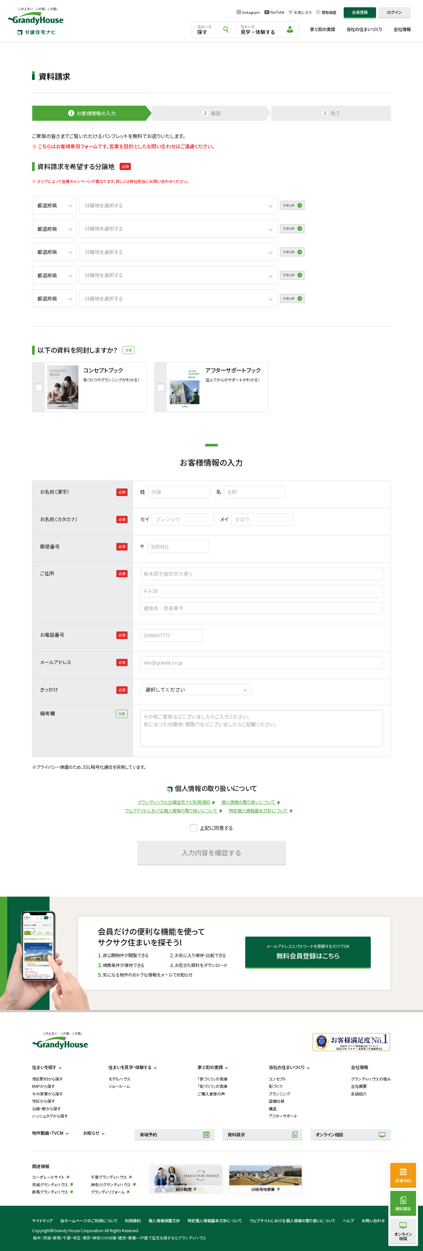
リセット (289, 205)
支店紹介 (359, 1093)
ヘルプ (348, 1220)
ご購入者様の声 (211, 1093)
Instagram (251, 12)
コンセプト (277, 1079)
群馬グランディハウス (50, 1192)
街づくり (276, 1086)
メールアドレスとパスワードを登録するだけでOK (308, 951)
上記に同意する (216, 827)
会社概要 (359, 1086)
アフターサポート (283, 1116)
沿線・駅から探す (46, 1108)
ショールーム (119, 1086)
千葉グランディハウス (109, 1177)
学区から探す (43, 1101)
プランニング (279, 1093)
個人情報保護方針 (164, 1220)
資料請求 (236, 1134)
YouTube (277, 12)
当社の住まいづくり (364, 29)
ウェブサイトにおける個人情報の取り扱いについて (171, 810)
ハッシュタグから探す (50, 1116)
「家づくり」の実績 (212, 1079)
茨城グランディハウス (50, 1184)
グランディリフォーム (108, 1192)
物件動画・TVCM (47, 1133)
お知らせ (91, 1133)
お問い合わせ (373, 1220)
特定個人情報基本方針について (258, 810)
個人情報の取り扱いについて (248, 802)
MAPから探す (43, 1086)
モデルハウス (119, 1079)
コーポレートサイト (48, 1177)
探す (204, 29)
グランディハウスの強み (371, 1079)
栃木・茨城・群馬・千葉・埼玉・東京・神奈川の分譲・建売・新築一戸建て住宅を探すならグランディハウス (119, 1237)
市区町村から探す (47, 1079)
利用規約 (133, 1220)
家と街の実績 (322, 29)
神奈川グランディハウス (111, 1184)
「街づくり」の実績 (212, 1086)
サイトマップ (42, 1220)
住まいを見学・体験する (130, 1067)
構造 (273, 1108)
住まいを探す (44, 1067)
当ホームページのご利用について (89, 1220)
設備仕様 (277, 1101)
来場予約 (148, 1134)
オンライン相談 (329, 1134)
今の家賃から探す (47, 1093)
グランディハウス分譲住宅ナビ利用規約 (173, 802)
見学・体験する (258, 29)
